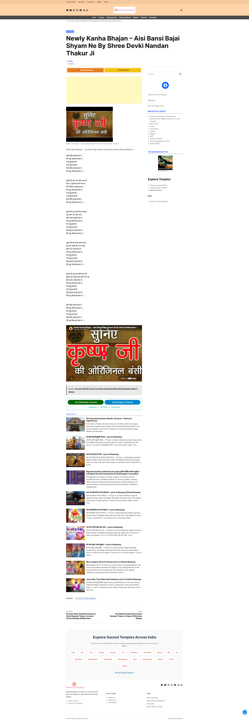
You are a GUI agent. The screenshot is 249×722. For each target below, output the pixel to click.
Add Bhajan (153, 17)
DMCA (99, 2)
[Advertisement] (104, 90)
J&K (82, 652)
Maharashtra (93, 659)
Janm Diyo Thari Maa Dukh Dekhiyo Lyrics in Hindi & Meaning (113, 579)
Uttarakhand (122, 659)
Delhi (73, 652)
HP (123, 652)
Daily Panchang (152, 698)
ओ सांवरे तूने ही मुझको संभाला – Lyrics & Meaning (104, 437)
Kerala (159, 652)
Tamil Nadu (108, 659)
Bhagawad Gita (112, 17)
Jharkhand (134, 652)
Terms (106, 2)
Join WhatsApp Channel (86, 402)
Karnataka (147, 652)
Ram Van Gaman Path (156, 106)
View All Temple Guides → (124, 673)
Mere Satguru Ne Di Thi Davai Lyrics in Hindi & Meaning (110, 562)
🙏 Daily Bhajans (122, 70)
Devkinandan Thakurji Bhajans (85, 598)
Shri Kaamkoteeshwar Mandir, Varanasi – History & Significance (109, 419)
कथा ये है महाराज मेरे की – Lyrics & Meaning (102, 454)
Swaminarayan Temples (158, 188)
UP (177, 652)
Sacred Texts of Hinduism (157, 95)
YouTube (104, 407)
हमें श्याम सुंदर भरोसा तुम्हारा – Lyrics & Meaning (103, 544)
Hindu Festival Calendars (156, 701)
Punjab (171, 659)
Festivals (144, 17)
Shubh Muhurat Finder (155, 707)
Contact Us (90, 2)
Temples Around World (158, 185)
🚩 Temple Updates (85, 70)
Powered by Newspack (175, 718)
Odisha (160, 659)
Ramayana (151, 100)
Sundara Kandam (156, 139)
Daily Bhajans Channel (122, 402)
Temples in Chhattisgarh (159, 201)
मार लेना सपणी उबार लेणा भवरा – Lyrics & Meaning (104, 527)
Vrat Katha (150, 704)
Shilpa (70, 61)
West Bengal (147, 659)
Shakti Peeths (155, 144)
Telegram (92, 407)
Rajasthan (78, 659)
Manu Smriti (154, 124)
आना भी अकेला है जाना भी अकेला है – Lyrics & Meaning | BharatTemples (113, 492)
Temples (101, 17)
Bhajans (136, 17)
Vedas (152, 126)
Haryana (113, 652)
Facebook (115, 407)
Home (94, 17)
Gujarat (101, 652)
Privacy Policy (71, 2)
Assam (124, 666)
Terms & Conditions (75, 703)
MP (168, 652)
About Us (81, 2)
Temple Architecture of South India (162, 116)
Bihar (135, 659)
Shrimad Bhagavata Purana (160, 141)
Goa (91, 652)
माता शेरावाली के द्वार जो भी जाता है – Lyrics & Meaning (105, 510)
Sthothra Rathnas (125, 17)
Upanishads (154, 129)
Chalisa (152, 131)
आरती (151, 136)
